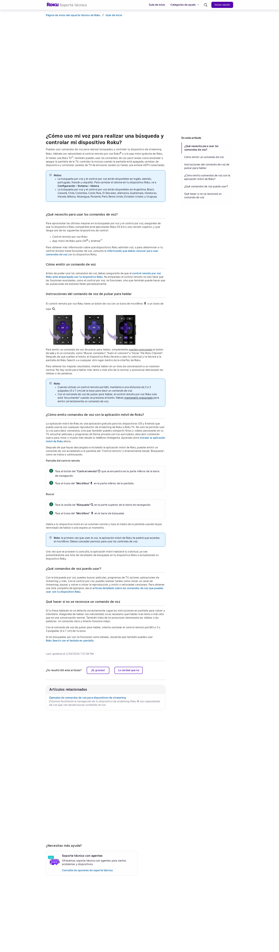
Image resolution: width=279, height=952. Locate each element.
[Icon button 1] (205, 5)
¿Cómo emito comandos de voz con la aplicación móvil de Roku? (207, 177)
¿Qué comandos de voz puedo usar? (206, 186)
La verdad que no (128, 670)
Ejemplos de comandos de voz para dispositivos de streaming (87, 697)
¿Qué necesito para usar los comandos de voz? (201, 148)
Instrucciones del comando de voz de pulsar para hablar (206, 166)
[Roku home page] (53, 5)
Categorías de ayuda (183, 5)
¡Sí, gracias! (98, 670)
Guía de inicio (157, 5)
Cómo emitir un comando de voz (204, 157)
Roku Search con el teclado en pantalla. (70, 640)
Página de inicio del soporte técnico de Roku (73, 15)
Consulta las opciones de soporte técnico (87, 870)
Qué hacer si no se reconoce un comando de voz (203, 196)
